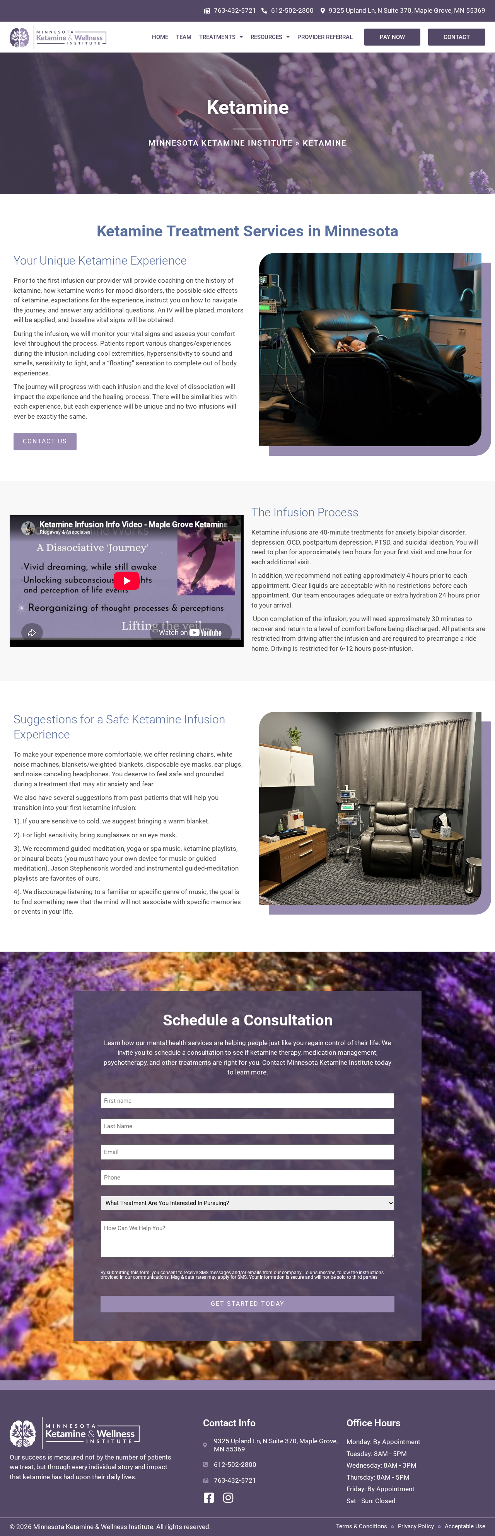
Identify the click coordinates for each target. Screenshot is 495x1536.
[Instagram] (228, 1498)
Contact (457, 37)
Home (160, 37)
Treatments (217, 37)
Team (183, 37)
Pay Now (392, 37)
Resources (266, 37)
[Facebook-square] (209, 1498)
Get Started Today (248, 1303)
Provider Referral (325, 37)
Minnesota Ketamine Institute (220, 143)
